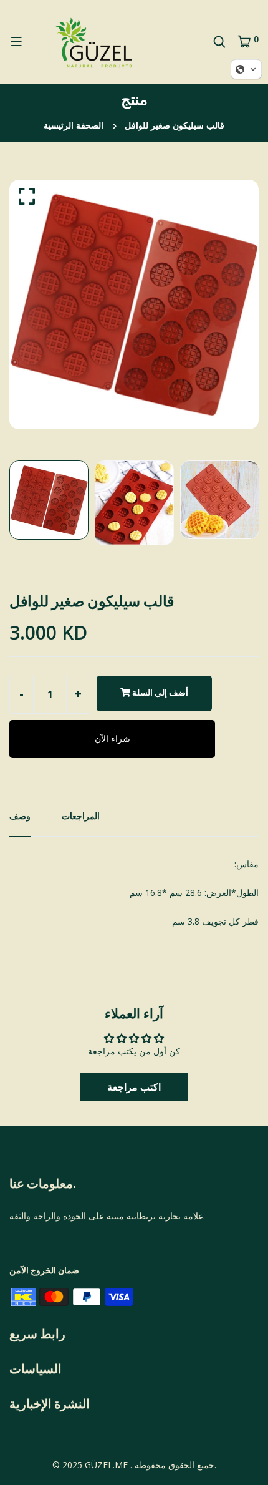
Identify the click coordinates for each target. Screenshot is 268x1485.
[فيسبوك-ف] (10, 1244)
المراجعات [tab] (81, 816)
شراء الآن (112, 738)
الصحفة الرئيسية (73, 125)
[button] (134, 1087)
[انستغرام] (33, 1244)
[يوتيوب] (22, 1244)
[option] (134, 304)
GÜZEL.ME (106, 1465)
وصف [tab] (20, 816)
